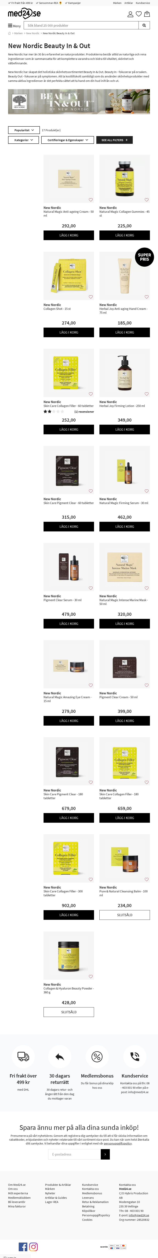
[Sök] (144, 25)
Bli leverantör (16, 1202)
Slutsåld (124, 915)
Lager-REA (51, 1202)
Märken (117, 3)
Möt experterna (18, 1193)
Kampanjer (74, 3)
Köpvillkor (88, 1211)
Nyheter (50, 1193)
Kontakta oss (90, 1189)
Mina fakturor (17, 1206)
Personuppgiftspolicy (96, 1215)
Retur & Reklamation (95, 1202)
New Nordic (32, 33)
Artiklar (128, 3)
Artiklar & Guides (56, 1198)
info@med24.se (139, 1215)
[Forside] (9, 33)
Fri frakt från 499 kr (22, 3)
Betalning (88, 1206)
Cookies (87, 1220)
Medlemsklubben (19, 1198)
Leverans (88, 1198)
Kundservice (143, 3)
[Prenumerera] (105, 1154)
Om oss (13, 1189)
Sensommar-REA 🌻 (50, 3)
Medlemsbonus (92, 1193)
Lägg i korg (69, 235)
